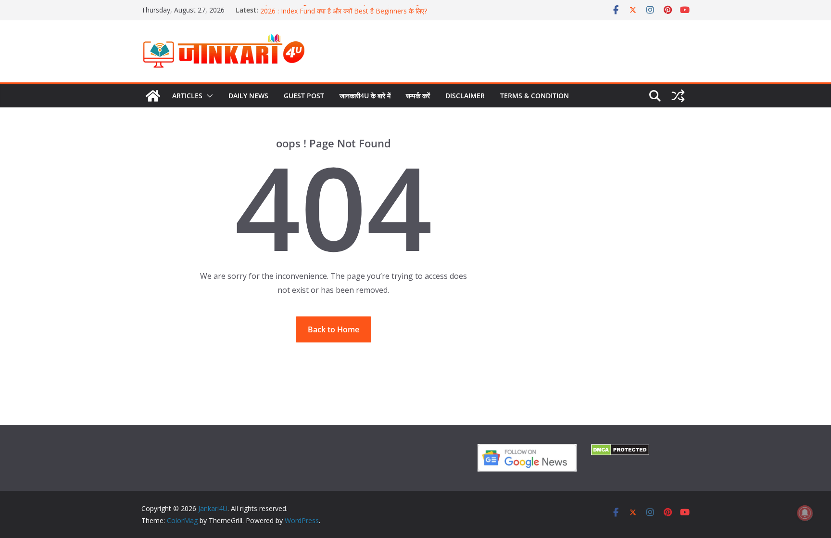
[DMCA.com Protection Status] (620, 450)
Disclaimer (465, 95)
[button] (207, 96)
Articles (187, 95)
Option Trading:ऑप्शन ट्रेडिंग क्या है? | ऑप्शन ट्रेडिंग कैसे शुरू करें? (348, 5)
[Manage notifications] (805, 513)
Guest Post (304, 95)
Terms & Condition (534, 95)
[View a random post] (678, 95)
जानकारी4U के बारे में (365, 95)
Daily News (248, 95)
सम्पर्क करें (418, 95)
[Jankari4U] (152, 95)
